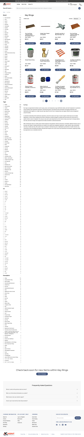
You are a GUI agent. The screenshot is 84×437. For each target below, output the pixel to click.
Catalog (18, 4)
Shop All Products (7, 8)
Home (4, 12)
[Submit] (79, 8)
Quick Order (24, 4)
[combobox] (48, 8)
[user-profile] (69, 4)
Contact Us (30, 4)
